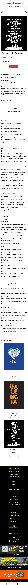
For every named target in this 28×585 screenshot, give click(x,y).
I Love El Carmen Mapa (14, 372)
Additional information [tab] (14, 111)
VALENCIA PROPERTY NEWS (14, 567)
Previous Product (7, 12)
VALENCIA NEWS (14, 579)
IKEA (2, 230)
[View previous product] (2, 12)
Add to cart (14, 66)
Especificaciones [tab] (14, 114)
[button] (14, 14)
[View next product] (26, 12)
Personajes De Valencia (12, 331)
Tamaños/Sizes (6, 61)
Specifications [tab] (14, 117)
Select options (14, 378)
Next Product (22, 12)
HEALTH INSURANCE (14, 554)
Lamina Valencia (9, 100)
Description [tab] (14, 108)
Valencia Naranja (14, 410)
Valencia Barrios (14, 449)
